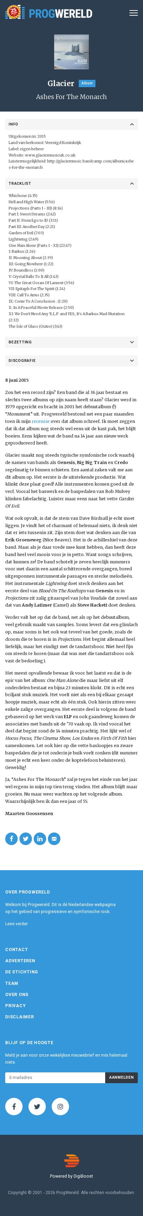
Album (87, 83)
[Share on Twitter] (25, 839)
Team (11, 983)
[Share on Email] (54, 839)
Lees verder (16, 923)
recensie (41, 421)
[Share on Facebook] (11, 839)
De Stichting (21, 972)
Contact (16, 949)
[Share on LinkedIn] (40, 839)
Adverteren (20, 960)
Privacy (15, 1005)
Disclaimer (19, 1016)
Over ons (16, 994)
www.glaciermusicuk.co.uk (50, 155)
